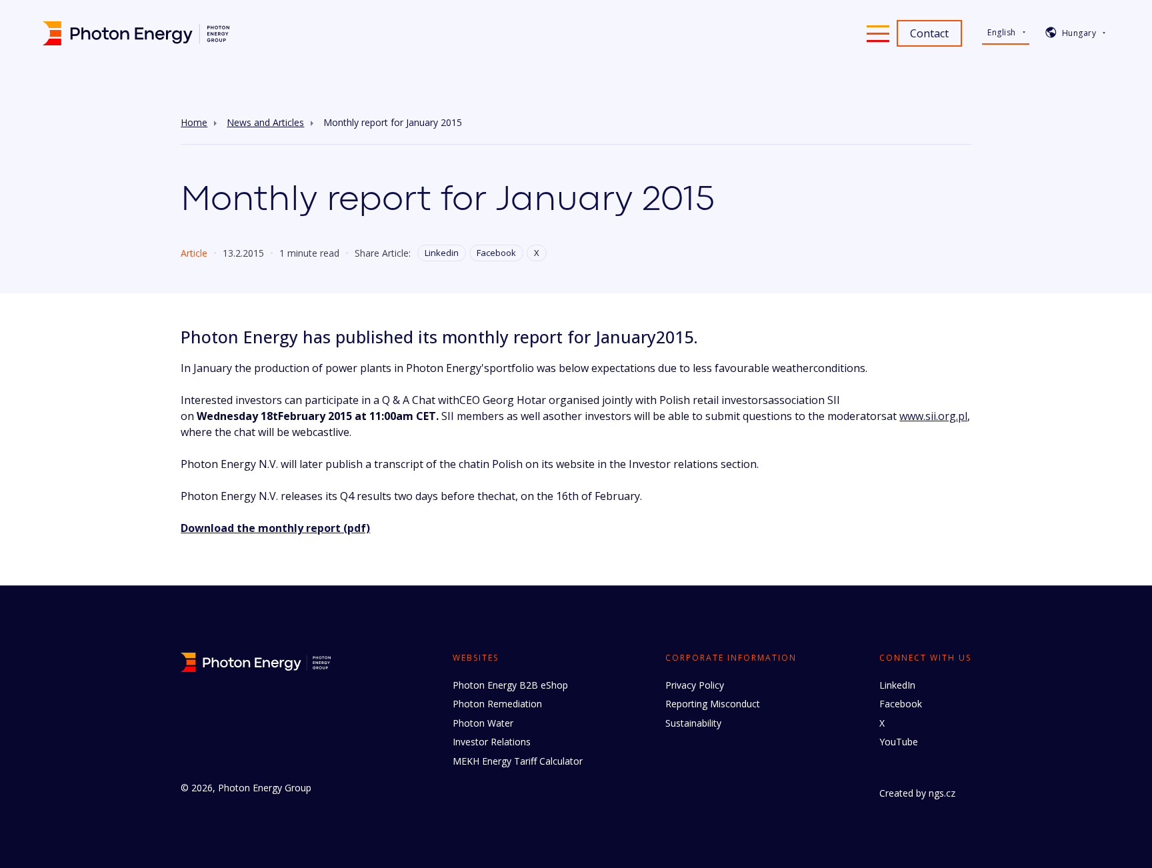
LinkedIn (897, 685)
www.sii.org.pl (933, 416)
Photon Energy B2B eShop (510, 685)
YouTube (898, 741)
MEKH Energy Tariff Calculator (518, 761)
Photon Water (483, 723)
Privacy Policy (694, 685)
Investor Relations (492, 741)
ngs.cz (942, 793)
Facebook (496, 253)
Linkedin (442, 253)
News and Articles (265, 122)
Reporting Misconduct (712, 703)
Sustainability (693, 723)
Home (194, 122)
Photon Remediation (497, 703)
